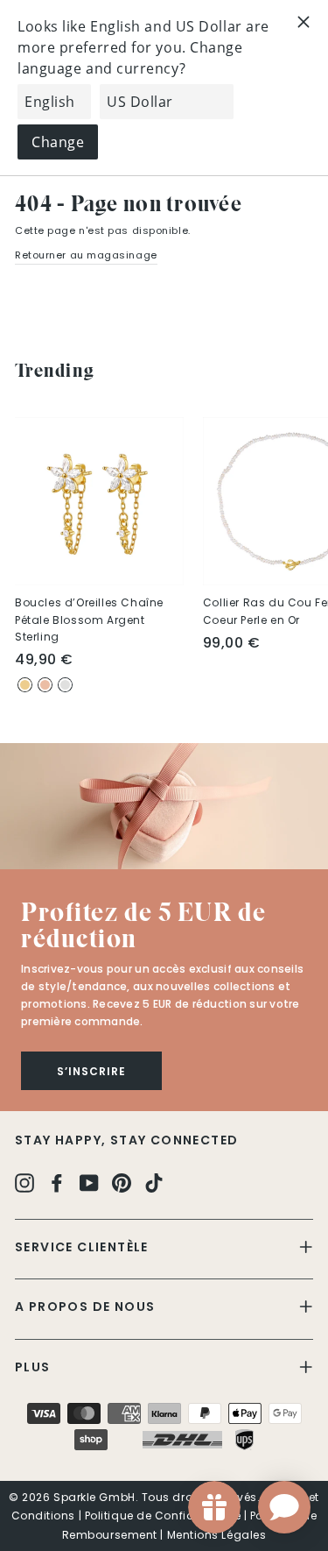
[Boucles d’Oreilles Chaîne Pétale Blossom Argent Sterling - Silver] (65, 684)
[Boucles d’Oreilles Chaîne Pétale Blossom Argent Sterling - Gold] (24, 684)
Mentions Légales (217, 1534)
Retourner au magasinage (86, 255)
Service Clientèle (82, 1247)
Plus (33, 1367)
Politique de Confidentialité (163, 1515)
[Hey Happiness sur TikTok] (154, 1182)
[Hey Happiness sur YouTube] (89, 1182)
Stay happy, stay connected (126, 1140)
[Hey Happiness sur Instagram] (24, 1182)
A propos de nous (85, 1306)
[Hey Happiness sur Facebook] (56, 1182)
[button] (164, 806)
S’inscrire (91, 1071)
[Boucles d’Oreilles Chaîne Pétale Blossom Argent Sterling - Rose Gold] (45, 684)
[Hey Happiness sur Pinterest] (121, 1182)
